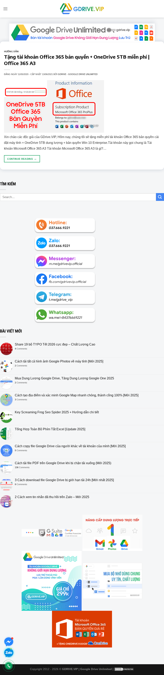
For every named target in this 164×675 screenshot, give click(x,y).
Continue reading (22, 159)
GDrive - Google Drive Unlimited (78, 74)
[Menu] (5, 9)
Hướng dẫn (11, 51)
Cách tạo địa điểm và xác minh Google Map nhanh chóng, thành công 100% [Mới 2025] (76, 395)
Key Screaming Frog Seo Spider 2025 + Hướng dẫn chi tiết (57, 412)
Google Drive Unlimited (96, 669)
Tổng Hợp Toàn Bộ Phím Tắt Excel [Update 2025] (50, 429)
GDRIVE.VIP (70, 669)
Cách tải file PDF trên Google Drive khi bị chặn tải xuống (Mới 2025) (63, 463)
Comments (21, 348)
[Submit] (160, 197)
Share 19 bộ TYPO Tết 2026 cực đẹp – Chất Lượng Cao (55, 344)
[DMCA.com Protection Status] (124, 669)
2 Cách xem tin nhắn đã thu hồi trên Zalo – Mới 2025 (52, 497)
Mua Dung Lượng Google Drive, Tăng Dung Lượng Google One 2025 (64, 378)
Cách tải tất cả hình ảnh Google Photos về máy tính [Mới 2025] (59, 361)
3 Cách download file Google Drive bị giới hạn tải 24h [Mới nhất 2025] (64, 480)
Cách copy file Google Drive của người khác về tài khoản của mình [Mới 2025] (70, 446)
